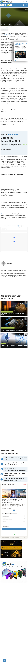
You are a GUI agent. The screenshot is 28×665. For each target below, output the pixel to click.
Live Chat (3, 194)
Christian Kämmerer (18, 302)
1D (5, 226)
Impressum (12, 537)
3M (12, 226)
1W (7, 226)
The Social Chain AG (9, 34)
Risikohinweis (17, 537)
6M (15, 226)
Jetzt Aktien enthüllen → (14, 529)
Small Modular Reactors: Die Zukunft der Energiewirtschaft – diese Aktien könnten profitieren (12, 501)
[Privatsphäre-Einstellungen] (4, 660)
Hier (2, 214)
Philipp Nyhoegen (19, 333)
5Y (20, 226)
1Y (17, 226)
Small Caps (4, 29)
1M (10, 226)
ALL (22, 226)
